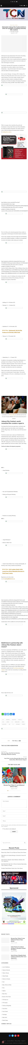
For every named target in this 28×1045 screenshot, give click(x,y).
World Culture (5, 1020)
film (3, 721)
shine (23, 721)
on (12, 721)
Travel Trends (5, 1011)
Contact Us (23, 1040)
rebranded (17, 721)
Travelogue (4, 1014)
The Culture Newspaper (14, 31)
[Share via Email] (19, 740)
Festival (20, 719)
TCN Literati (4, 1002)
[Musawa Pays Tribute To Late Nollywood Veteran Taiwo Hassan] (14, 775)
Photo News (4, 993)
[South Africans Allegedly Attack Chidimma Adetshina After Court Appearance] (5, 957)
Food (3, 981)
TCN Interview (5, 999)
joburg (7, 721)
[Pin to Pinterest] (15, 740)
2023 (3, 719)
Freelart (25, 1043)
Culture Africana (5, 973)
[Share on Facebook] (12, 740)
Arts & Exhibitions (6, 967)
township (18, 724)
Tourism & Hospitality (6, 1005)
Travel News (4, 1008)
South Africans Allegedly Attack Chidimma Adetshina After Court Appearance (18, 957)
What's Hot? (4, 1017)
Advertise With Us (10, 1040)
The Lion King (12, 414)
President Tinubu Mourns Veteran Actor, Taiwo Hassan (12, 868)
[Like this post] (9, 740)
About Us (4, 1040)
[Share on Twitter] (13, 740)
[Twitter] (12, 1)
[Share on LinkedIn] (16, 740)
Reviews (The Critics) (6, 996)
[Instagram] (14, 1)
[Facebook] (10, 1036)
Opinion (4, 990)
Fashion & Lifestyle (6, 979)
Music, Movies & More (14, 25)
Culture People (5, 976)
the (9, 724)
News (3, 987)
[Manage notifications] (3, 1042)
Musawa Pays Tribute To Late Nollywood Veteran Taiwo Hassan (13, 852)
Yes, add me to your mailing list (9, 828)
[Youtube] (16, 1)
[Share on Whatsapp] (18, 740)
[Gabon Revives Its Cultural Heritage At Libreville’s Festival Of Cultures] (5, 949)
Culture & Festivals (6, 970)
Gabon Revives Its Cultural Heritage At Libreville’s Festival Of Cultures (18, 948)
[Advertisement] (14, 175)
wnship (23, 724)
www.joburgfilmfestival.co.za (9, 578)
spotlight (4, 724)
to (13, 724)
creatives (14, 719)
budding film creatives (7, 132)
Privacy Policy (17, 1040)
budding (8, 719)
